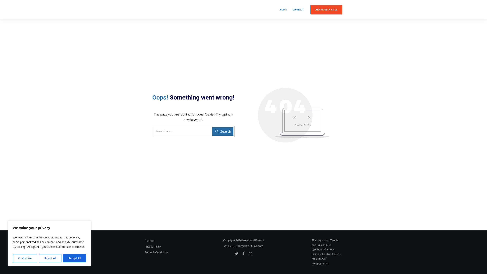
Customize (25, 258)
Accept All (74, 258)
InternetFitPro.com (250, 246)
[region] (49, 244)
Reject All (50, 258)
